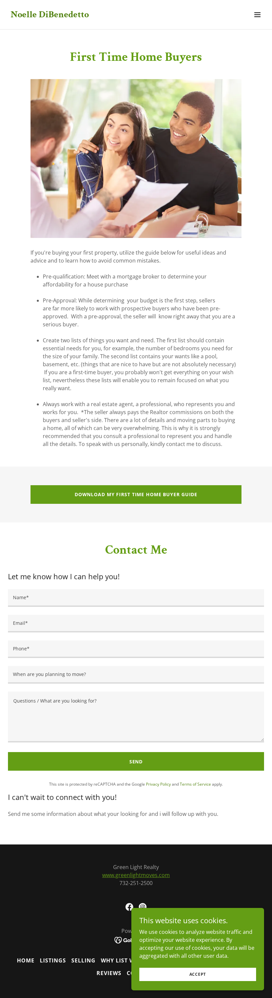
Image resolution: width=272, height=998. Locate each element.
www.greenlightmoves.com (136, 875)
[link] (50, 15)
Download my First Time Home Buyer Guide (136, 494)
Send (136, 761)
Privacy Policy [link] (158, 784)
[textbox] (136, 598)
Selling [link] (83, 960)
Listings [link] (53, 960)
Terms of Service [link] (195, 784)
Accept (197, 974)
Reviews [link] (109, 973)
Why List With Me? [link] (129, 960)
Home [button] (25, 960)
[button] (257, 14)
